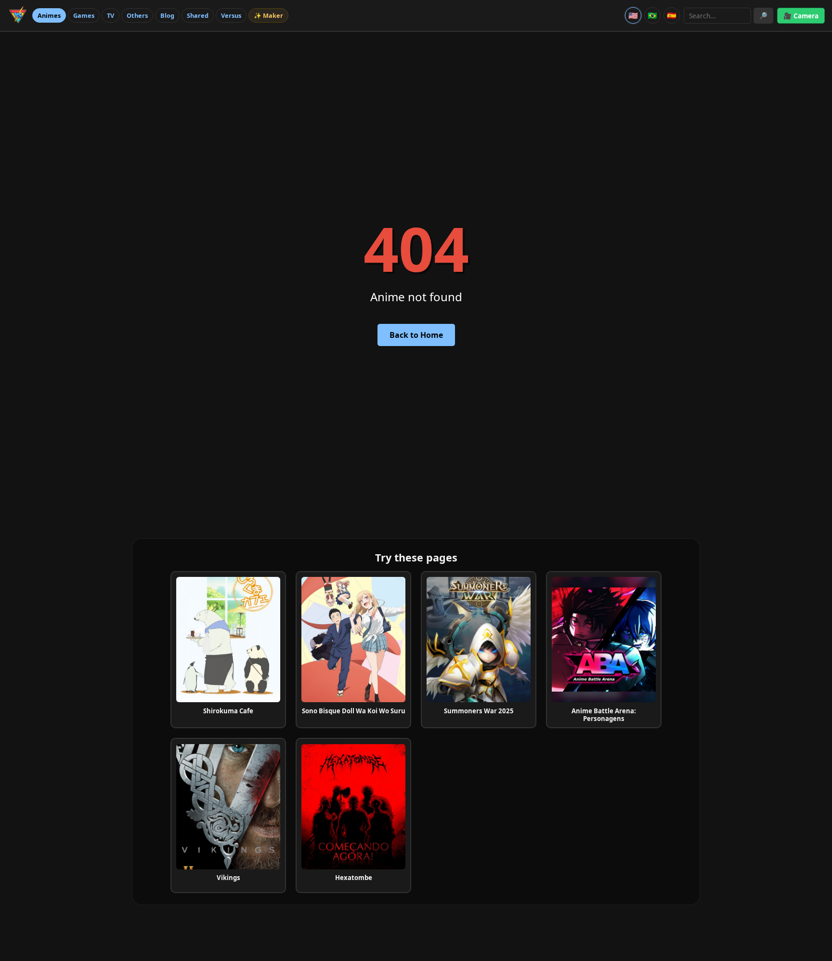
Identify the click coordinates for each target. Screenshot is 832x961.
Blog (167, 15)
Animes (49, 15)
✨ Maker (268, 15)
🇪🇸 (671, 15)
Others (137, 15)
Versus (231, 15)
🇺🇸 (633, 15)
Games (83, 15)
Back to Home (416, 335)
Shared (197, 15)
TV (110, 15)
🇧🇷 (652, 15)
